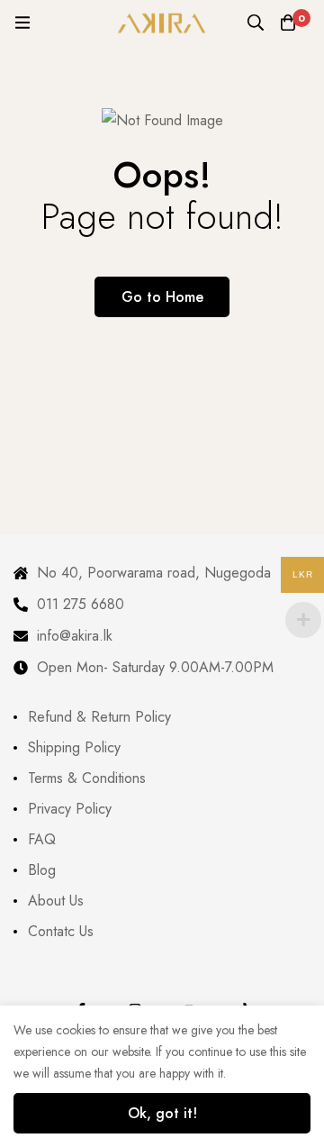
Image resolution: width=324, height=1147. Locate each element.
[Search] (255, 23)
